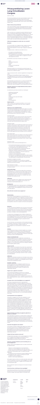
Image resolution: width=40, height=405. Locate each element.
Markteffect (14, 382)
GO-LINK (14, 381)
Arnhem (21, 388)
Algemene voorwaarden (10, 402)
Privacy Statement (3, 402)
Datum (27, 379)
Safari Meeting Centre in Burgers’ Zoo (21, 382)
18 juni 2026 (27, 381)
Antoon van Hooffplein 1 (21, 386)
